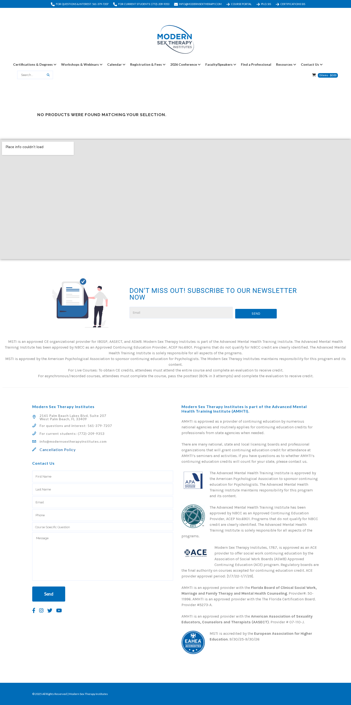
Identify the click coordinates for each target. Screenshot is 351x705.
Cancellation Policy (58, 449)
